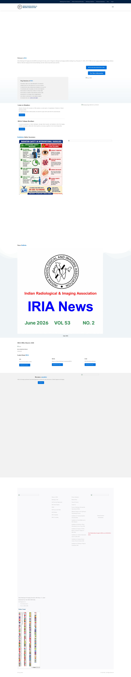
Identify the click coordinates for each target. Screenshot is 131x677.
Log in (112, 1)
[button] (15, 32)
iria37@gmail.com (22, 601)
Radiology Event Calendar (65, 1)
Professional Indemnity (100, 1)
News (108, 1)
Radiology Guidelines (90, 1)
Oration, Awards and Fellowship (78, 1)
